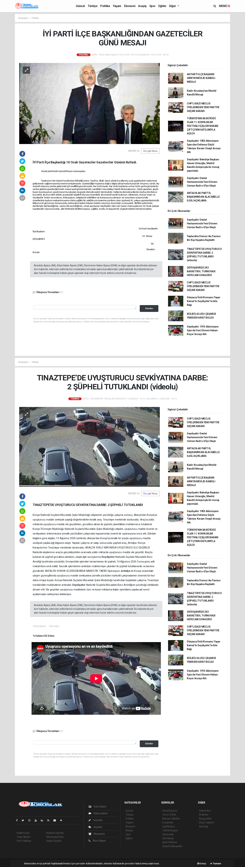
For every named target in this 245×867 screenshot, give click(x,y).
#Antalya (54, 626)
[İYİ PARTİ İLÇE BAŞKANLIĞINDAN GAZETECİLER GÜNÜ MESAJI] (89, 103)
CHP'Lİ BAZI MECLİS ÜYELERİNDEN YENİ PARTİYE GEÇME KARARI (203, 107)
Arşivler (97, 827)
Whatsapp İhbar (55, 836)
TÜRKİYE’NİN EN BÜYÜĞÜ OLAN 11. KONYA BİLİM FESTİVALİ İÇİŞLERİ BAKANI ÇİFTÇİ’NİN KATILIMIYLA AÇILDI (202, 126)
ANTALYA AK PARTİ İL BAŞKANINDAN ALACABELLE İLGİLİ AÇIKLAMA (203, 197)
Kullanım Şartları (55, 832)
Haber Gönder (54, 840)
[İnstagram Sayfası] (30, 820)
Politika (105, 6)
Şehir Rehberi (169, 842)
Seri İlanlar (168, 838)
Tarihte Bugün (170, 830)
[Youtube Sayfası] (37, 820)
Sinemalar (168, 834)
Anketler (203, 814)
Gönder (149, 308)
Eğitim (162, 6)
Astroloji (203, 826)
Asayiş (142, 6)
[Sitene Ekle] (62, 820)
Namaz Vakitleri (171, 818)
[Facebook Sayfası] (18, 820)
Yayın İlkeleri (23, 836)
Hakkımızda (23, 832)
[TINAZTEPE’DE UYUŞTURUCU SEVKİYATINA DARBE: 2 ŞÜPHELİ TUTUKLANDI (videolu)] (89, 446)
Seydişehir (108, 557)
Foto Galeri (100, 806)
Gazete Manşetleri (172, 846)
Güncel (80, 6)
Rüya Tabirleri (206, 822)
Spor (152, 6)
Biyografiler (205, 818)
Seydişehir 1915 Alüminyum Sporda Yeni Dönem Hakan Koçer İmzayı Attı (203, 330)
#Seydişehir (39, 626)
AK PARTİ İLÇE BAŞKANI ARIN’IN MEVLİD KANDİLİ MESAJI (201, 78)
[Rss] (49, 820)
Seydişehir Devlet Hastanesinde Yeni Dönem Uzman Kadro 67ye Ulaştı (202, 182)
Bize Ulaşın (99, 840)
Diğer (173, 6)
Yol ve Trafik (169, 814)
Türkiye (92, 6)
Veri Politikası (24, 840)
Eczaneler (167, 822)
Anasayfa (23, 18)
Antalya (126, 570)
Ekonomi (129, 6)
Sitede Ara (205, 810)
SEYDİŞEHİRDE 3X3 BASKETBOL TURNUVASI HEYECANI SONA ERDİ (201, 271)
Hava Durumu (169, 810)
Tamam (216, 863)
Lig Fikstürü (168, 826)
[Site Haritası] (56, 820)
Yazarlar (98, 820)
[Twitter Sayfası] (24, 820)
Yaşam (117, 6)
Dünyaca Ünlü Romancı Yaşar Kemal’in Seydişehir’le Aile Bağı (203, 301)
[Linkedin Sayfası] (43, 820)
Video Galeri (100, 813)
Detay (202, 863)
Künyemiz (99, 833)
